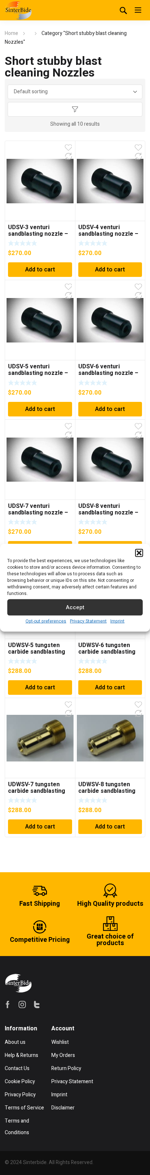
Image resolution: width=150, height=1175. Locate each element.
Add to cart (40, 269)
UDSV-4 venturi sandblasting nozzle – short (108, 234)
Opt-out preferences (45, 621)
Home (11, 33)
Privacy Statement (88, 621)
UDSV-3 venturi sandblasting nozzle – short (38, 234)
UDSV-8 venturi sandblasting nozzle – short (108, 513)
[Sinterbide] (18, 10)
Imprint (117, 621)
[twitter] (37, 1004)
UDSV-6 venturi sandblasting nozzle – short (108, 373)
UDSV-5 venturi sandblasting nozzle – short (38, 373)
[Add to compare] (68, 156)
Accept (75, 607)
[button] (139, 552)
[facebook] (7, 1004)
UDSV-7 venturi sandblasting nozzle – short (38, 513)
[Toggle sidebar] (75, 109)
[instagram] (22, 1004)
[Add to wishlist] (68, 147)
